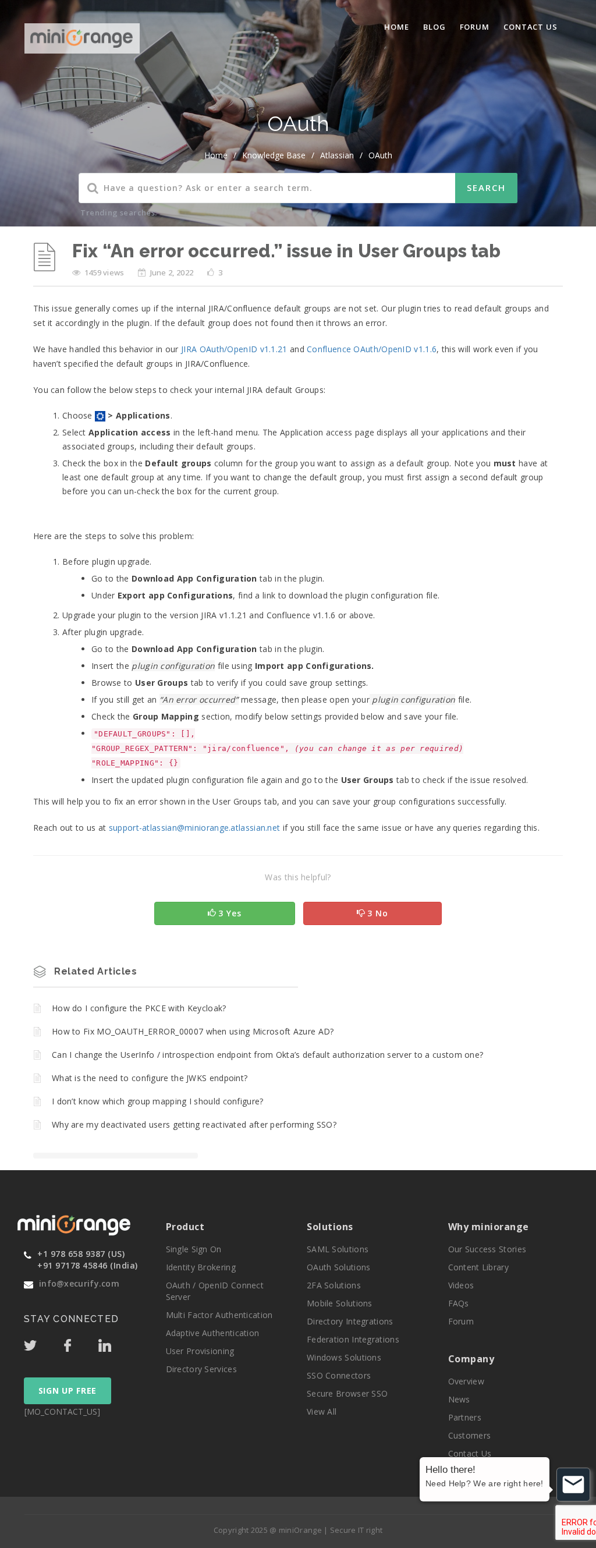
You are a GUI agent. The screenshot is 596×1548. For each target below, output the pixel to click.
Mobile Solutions (339, 1303)
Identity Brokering (201, 1267)
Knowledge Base (274, 155)
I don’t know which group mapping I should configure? (158, 1101)
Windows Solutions (344, 1357)
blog (434, 27)
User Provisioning (200, 1350)
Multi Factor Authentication (219, 1314)
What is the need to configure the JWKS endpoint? (149, 1077)
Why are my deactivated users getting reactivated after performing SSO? (194, 1124)
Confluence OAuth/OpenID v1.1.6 (372, 349)
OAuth (380, 155)
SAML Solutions (337, 1249)
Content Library (478, 1267)
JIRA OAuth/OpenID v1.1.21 (234, 349)
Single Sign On (194, 1249)
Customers (469, 1435)
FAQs (458, 1303)
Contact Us (530, 27)
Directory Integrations (350, 1321)
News (459, 1399)
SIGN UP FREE (67, 1390)
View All (321, 1411)
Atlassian (337, 155)
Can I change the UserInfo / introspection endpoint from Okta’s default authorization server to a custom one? (267, 1054)
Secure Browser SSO (347, 1393)
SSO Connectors (339, 1375)
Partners (464, 1417)
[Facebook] (79, 1342)
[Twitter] (42, 1342)
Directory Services (201, 1369)
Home (396, 27)
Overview (466, 1381)
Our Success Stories (487, 1249)
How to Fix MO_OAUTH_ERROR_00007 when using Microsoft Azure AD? (193, 1031)
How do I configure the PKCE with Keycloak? (139, 1008)
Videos (461, 1285)
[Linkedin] (115, 1342)
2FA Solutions (334, 1285)
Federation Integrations (353, 1339)
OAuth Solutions (339, 1267)
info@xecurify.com (79, 1283)
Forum (475, 27)
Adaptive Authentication (213, 1332)
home (216, 155)
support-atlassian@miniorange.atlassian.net (195, 827)
